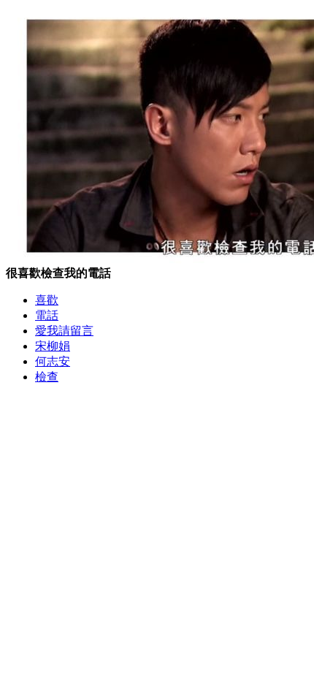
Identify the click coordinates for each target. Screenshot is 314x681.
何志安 (52, 361)
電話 (46, 315)
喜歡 (46, 300)
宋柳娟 (52, 346)
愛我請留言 (64, 330)
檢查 (46, 376)
